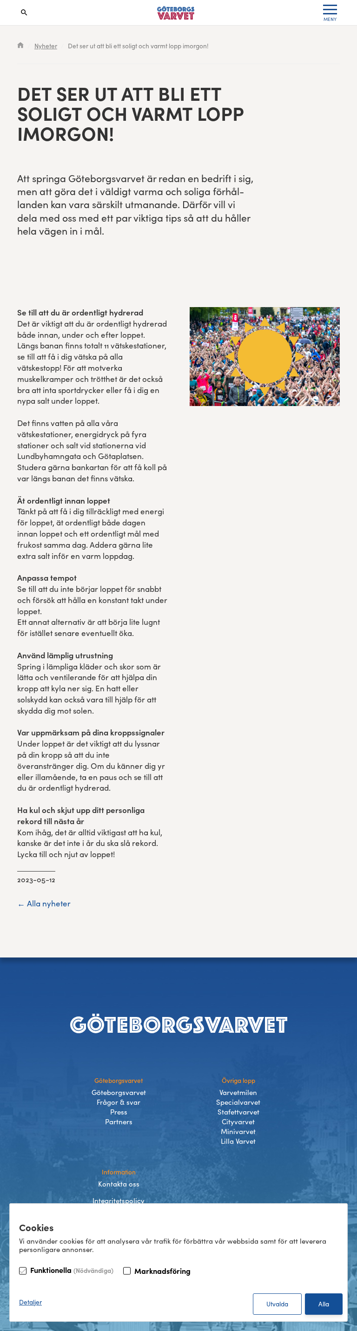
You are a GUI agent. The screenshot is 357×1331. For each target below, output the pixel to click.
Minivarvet (238, 1131)
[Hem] (20, 45)
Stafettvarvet (238, 1111)
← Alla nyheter (44, 903)
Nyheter (45, 45)
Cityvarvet (238, 1121)
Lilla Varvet (238, 1141)
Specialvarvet (238, 1102)
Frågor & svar (118, 1102)
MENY (330, 19)
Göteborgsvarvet (119, 1092)
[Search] (24, 13)
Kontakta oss (118, 1183)
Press (118, 1111)
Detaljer (30, 1302)
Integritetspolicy (119, 1200)
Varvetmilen (238, 1092)
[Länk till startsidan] (176, 13)
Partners (118, 1121)
